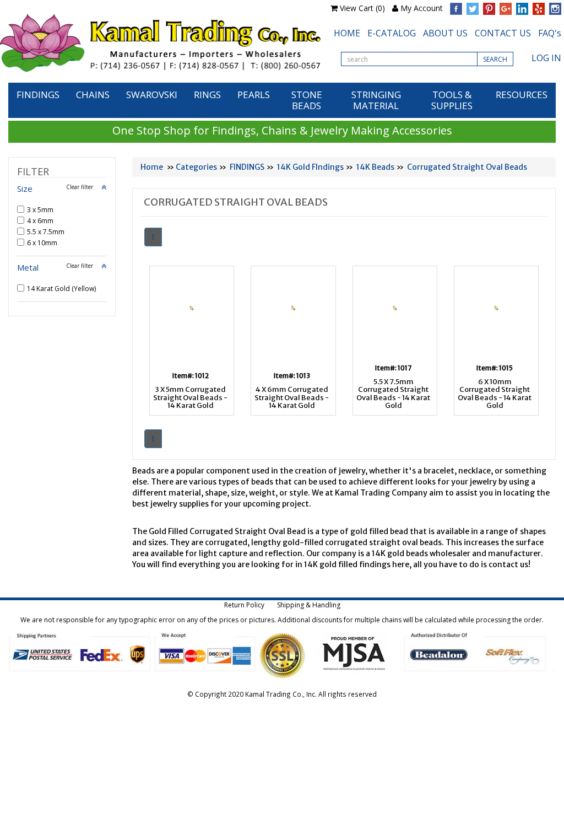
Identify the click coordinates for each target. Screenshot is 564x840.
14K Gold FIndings (310, 167)
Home (151, 167)
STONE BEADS (306, 100)
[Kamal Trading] (160, 42)
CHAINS (93, 94)
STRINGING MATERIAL (376, 100)
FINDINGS (38, 94)
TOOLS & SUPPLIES (452, 100)
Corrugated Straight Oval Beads (467, 167)
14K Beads (375, 167)
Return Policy (244, 605)
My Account (421, 8)
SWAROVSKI (151, 94)
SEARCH (495, 59)
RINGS (207, 94)
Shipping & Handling (308, 605)
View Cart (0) (362, 8)
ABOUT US (445, 33)
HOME (347, 33)
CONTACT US (503, 33)
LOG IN (546, 58)
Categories (196, 167)
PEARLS (253, 94)
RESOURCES (521, 94)
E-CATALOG (391, 33)
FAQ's (549, 33)
